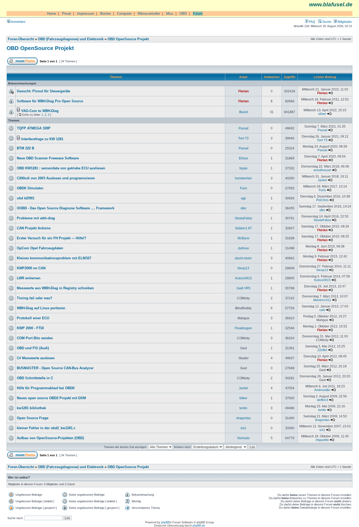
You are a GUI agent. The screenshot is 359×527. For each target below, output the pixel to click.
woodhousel (322, 170)
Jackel (322, 180)
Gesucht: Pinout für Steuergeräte (43, 91)
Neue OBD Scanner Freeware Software (48, 158)
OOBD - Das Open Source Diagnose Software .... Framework (65, 208)
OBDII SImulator (30, 188)
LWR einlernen (28, 278)
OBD (183, 14)
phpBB (165, 522)
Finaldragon (243, 328)
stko (243, 208)
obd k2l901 (25, 198)
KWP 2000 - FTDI (30, 328)
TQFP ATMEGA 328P (33, 128)
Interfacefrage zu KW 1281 (42, 139)
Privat (66, 14)
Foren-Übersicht (21, 39)
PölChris (322, 200)
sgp (243, 198)
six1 (243, 428)
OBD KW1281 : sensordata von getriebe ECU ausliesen (61, 168)
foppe (243, 168)
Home (51, 14)
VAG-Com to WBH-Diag (40, 111)
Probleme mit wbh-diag (36, 218)
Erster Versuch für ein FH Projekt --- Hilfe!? (51, 238)
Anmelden (17, 21)
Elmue (243, 158)
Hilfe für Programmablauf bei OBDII (46, 388)
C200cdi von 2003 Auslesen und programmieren (56, 178)
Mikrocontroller (149, 14)
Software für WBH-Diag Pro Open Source (50, 101)
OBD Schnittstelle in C (35, 378)
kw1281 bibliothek (31, 408)
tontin (243, 408)
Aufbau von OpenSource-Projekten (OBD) (50, 438)
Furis (243, 188)
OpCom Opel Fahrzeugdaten (40, 248)
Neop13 (243, 268)
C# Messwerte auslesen (36, 358)
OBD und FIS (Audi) (33, 348)
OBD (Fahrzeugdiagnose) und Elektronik (71, 39)
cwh (322, 310)
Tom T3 (243, 138)
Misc (169, 14)
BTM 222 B (25, 148)
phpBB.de (199, 525)
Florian (243, 91)
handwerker (243, 178)
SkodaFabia (243, 218)
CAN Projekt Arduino (34, 228)
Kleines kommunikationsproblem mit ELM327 (54, 258)
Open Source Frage (32, 418)
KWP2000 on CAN (31, 268)
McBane (243, 238)
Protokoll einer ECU (33, 318)
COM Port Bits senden (35, 338)
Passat (243, 128)
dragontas (243, 418)
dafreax (243, 248)
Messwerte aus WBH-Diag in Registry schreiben (55, 288)
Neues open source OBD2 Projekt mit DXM (51, 398)
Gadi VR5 (243, 288)
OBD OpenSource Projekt (128, 39)
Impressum (85, 14)
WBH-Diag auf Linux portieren (41, 308)
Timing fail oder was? (34, 298)
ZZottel (322, 350)
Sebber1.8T (243, 228)
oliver (322, 113)
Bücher (105, 14)
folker (243, 398)
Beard (243, 112)
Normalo (243, 438)
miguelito (322, 440)
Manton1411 (322, 300)
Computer (124, 14)
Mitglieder (344, 21)
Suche (326, 21)
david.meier (243, 258)
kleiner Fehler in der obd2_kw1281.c (46, 428)
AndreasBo (322, 390)
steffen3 (322, 400)
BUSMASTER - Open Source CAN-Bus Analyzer (55, 368)
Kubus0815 (243, 278)
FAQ (311, 21)
